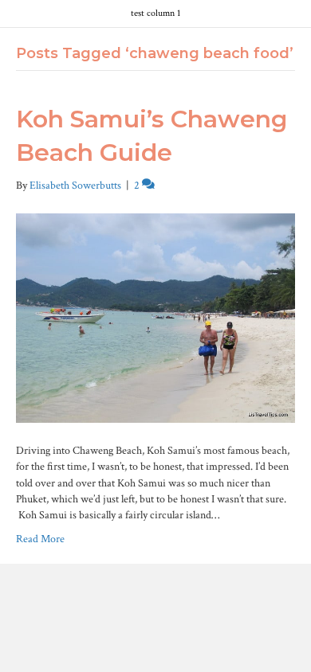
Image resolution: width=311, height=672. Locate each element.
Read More (40, 539)
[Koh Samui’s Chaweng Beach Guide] (155, 318)
